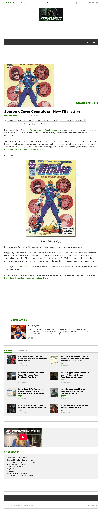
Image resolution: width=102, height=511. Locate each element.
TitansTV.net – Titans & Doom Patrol (20, 476)
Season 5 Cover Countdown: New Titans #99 (42, 111)
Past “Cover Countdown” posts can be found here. (26, 278)
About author (19, 320)
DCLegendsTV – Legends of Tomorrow (21, 462)
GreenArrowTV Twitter (15, 467)
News (20, 363)
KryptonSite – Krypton (15, 469)
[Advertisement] (51, 301)
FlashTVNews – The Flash (16, 464)
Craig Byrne (36, 115)
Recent (8, 351)
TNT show (27, 267)
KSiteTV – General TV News (17, 473)
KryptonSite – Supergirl (15, 471)
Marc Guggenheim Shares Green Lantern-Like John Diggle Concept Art (43, 3)
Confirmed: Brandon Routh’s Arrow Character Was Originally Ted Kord (31, 375)
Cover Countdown (11, 115)
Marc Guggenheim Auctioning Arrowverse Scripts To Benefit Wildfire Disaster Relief (75, 358)
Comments (21, 351)
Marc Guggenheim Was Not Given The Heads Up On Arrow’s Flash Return (32, 358)
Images (63, 396)
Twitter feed (35, 130)
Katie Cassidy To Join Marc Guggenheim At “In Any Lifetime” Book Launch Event (31, 391)
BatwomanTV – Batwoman (17, 458)
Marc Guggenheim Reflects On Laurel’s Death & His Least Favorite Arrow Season (75, 375)
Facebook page (52, 130)
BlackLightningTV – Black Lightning (20, 460)
